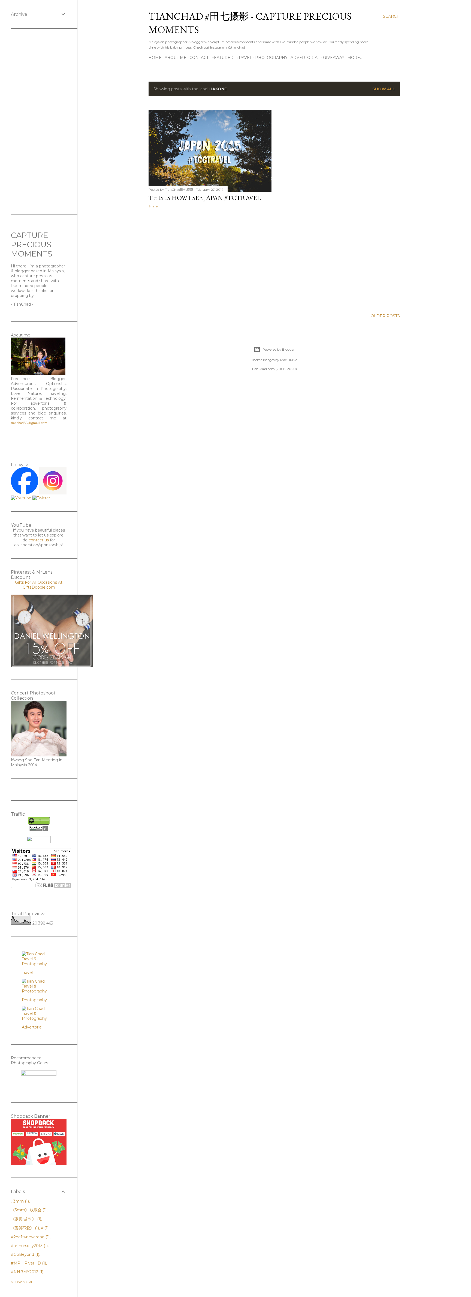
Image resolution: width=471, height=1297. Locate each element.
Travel (244, 57)
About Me (175, 57)
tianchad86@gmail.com (29, 423)
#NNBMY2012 (26, 1271)
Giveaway (333, 57)
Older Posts (385, 316)
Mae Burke (288, 360)
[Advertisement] (210, 260)
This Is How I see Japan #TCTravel (205, 197)
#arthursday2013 (29, 1245)
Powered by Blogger (278, 349)
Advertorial (305, 57)
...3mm (19, 1201)
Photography (271, 57)
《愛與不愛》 (24, 1228)
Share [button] (153, 206)
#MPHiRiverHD (28, 1263)
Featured (223, 57)
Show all (383, 89)
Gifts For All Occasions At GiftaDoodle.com (38, 585)
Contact (199, 57)
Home (155, 57)
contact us (39, 540)
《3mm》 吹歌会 (28, 1209)
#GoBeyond (24, 1254)
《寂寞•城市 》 (25, 1219)
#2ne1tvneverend (30, 1237)
